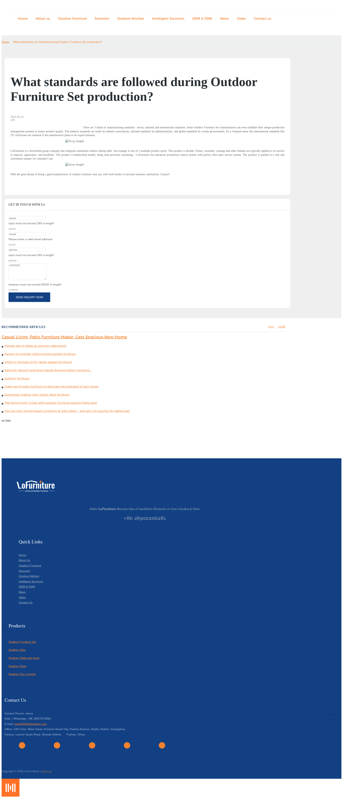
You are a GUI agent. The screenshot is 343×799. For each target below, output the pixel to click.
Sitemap (46, 771)
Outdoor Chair (17, 666)
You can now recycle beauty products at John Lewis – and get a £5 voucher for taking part (67, 411)
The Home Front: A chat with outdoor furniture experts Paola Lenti (51, 403)
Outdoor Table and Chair (24, 658)
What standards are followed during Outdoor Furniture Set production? (57, 42)
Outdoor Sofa (17, 649)
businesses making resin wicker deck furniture (37, 395)
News (271, 326)
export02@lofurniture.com (30, 723)
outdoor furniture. (17, 378)
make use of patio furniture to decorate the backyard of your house (51, 386)
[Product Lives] (10, 795)
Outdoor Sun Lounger (22, 674)
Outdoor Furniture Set (22, 641)
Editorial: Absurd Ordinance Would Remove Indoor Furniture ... (48, 370)
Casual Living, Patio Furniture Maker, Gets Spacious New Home (64, 337)
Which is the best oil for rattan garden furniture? (38, 362)
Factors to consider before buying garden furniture (40, 354)
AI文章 (281, 326)
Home (5, 42)
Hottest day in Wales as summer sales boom (35, 346)
